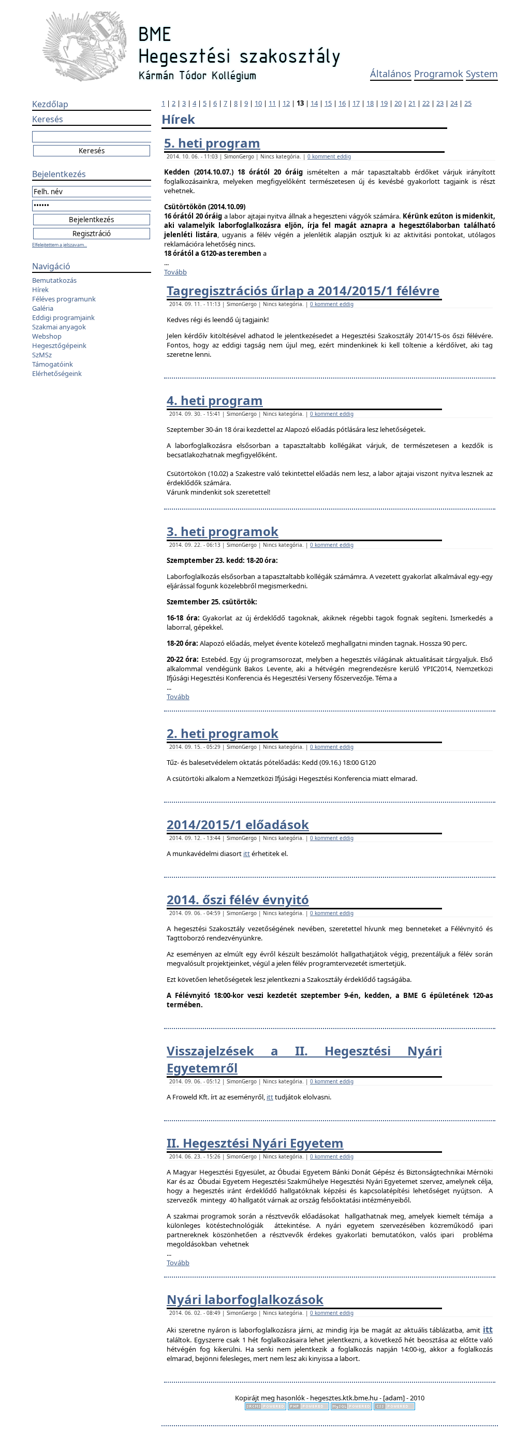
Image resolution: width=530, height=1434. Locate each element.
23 (440, 103)
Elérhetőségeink (57, 373)
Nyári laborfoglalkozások (245, 1299)
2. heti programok (222, 733)
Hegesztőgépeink (59, 345)
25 (468, 103)
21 (412, 103)
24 (454, 103)
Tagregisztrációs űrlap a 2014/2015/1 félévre (303, 290)
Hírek (40, 289)
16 (342, 103)
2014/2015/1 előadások (238, 824)
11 (272, 103)
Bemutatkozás (54, 280)
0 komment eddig (329, 156)
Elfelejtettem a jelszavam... (59, 244)
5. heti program (212, 142)
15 (328, 103)
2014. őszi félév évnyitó (238, 899)
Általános (390, 73)
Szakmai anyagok (59, 326)
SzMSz (42, 354)
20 (398, 103)
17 (356, 103)
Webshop (47, 336)
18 (370, 103)
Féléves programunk (64, 298)
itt (246, 853)
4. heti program (215, 400)
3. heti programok (222, 531)
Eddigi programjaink (63, 317)
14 (314, 103)
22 (426, 103)
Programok (438, 73)
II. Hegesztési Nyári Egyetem (255, 1142)
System (482, 73)
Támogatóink (52, 364)
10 (258, 103)
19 (384, 103)
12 (286, 103)
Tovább (175, 272)
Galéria (42, 308)
